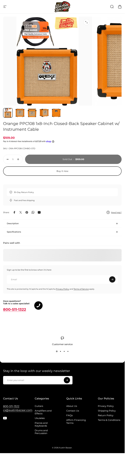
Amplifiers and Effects (43, 412)
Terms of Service (81, 289)
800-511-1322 (14, 309)
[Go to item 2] (20, 113)
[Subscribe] (112, 279)
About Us (71, 406)
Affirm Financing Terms (76, 421)
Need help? (116, 212)
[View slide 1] (57, 351)
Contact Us (72, 410)
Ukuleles (40, 418)
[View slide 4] (68, 351)
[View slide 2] (60, 351)
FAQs (69, 415)
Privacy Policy (62, 289)
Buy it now (62, 171)
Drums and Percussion (41, 432)
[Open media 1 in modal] (86, 22)
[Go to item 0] (8, 113)
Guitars (39, 406)
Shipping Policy (107, 410)
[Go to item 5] (56, 113)
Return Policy (105, 415)
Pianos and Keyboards (41, 424)
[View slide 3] (64, 351)
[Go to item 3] (32, 113)
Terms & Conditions (109, 420)
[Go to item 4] (44, 113)
